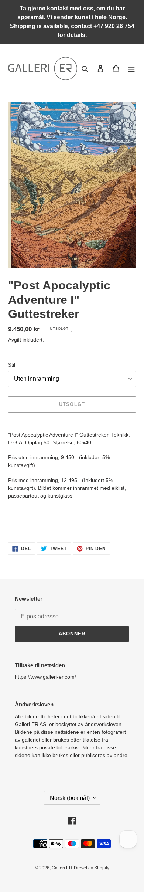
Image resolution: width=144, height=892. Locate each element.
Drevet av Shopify (91, 868)
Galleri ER (62, 868)
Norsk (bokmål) (70, 798)
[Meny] (131, 69)
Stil (11, 365)
